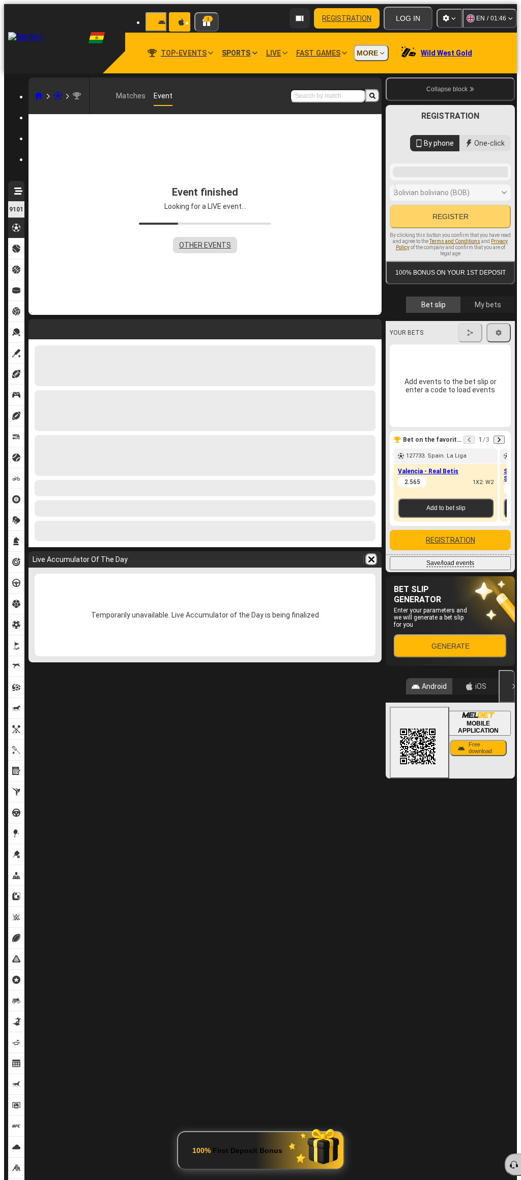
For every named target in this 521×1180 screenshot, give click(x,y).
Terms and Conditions (454, 357)
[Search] (372, 95)
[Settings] (449, 18)
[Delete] (371, 327)
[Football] (58, 96)
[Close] (507, 822)
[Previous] (37, 327)
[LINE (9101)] (39, 96)
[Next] (63, 327)
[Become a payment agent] (300, 18)
